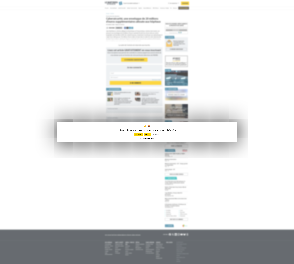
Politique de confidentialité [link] (147, 138)
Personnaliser (156, 134)
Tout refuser (147, 134)
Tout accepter (138, 134)
